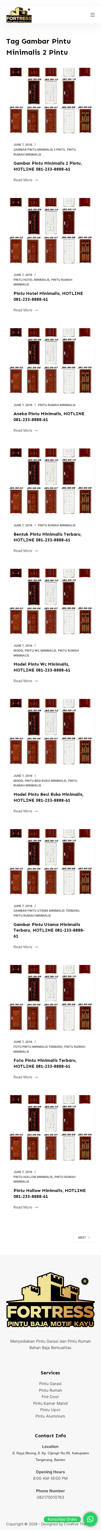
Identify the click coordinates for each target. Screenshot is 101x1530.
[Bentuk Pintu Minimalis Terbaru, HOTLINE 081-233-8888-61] (50, 482)
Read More (22, 180)
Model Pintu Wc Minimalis (34, 650)
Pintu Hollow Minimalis (33, 1177)
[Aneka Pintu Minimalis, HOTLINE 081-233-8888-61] (50, 361)
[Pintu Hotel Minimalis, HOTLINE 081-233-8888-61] (50, 231)
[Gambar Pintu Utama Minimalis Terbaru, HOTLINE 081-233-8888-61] (50, 862)
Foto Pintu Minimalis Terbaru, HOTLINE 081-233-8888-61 (45, 1063)
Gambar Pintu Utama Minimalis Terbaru (46, 910)
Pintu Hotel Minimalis (31, 280)
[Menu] (92, 15)
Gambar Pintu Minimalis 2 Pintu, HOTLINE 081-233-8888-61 (47, 166)
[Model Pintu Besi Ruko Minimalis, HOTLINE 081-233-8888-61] (50, 732)
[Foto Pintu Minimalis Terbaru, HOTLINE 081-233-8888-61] (50, 998)
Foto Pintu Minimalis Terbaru (38, 1047)
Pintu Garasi (50, 1383)
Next (82, 1237)
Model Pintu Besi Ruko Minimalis (39, 781)
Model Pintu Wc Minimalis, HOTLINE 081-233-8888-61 (41, 667)
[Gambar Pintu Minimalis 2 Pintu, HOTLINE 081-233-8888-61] (50, 101)
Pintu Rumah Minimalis (57, 405)
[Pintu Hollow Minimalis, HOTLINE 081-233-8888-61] (50, 1128)
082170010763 (50, 1497)
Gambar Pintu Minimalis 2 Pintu (39, 149)
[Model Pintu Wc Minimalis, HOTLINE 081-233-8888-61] (50, 602)
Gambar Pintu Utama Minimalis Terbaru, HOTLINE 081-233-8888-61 (49, 930)
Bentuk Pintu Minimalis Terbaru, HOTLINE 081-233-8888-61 (47, 537)
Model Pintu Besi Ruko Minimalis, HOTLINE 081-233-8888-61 (48, 797)
